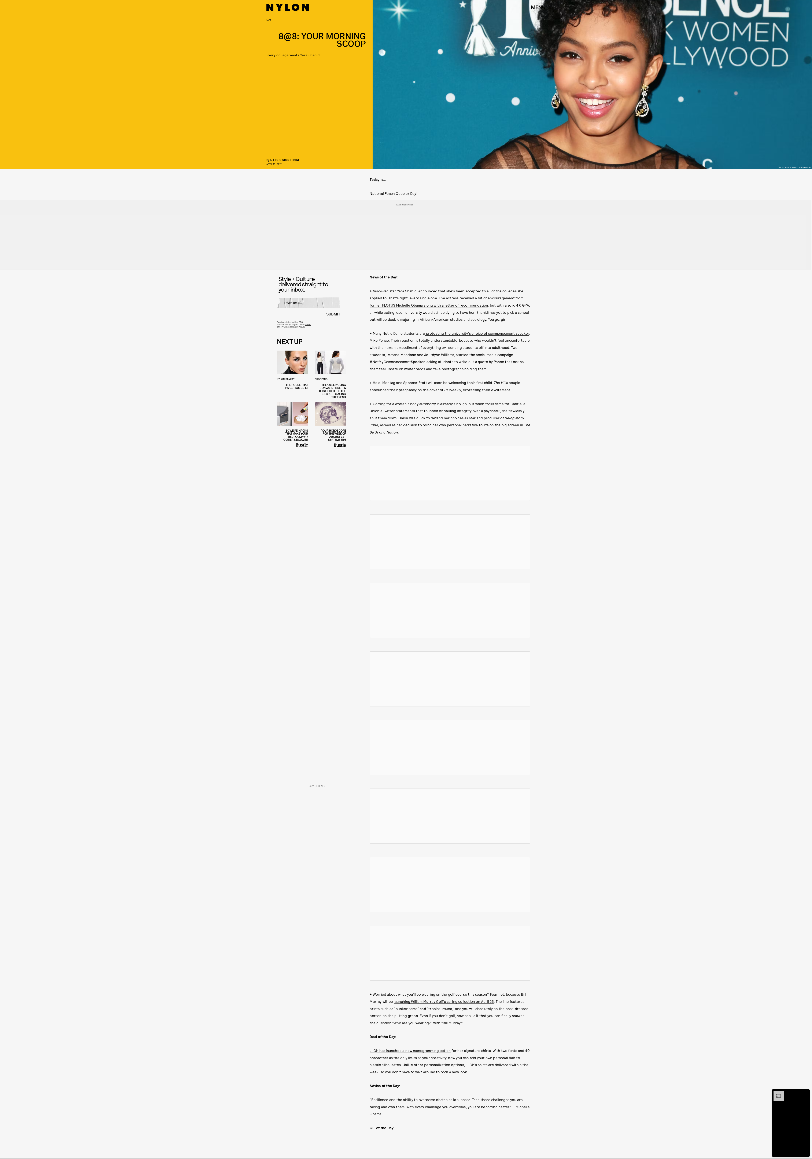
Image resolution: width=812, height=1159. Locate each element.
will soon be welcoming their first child (460, 382)
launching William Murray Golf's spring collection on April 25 (444, 1001)
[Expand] (776, 1093)
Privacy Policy (297, 326)
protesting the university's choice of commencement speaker (477, 333)
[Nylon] (287, 7)
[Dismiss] (805, 1093)
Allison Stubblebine (285, 160)
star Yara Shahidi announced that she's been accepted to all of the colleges (445, 291)
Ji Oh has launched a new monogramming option (410, 1050)
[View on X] (450, 473)
